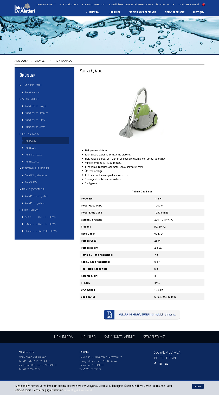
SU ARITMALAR (30, 99)
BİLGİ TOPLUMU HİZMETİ (93, 4)
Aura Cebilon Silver (35, 127)
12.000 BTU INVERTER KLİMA (40, 217)
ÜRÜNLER (115, 12)
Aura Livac (30, 148)
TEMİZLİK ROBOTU (32, 85)
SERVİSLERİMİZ (175, 12)
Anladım (198, 386)
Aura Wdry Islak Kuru (36, 175)
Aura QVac (30, 141)
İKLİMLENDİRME (30, 210)
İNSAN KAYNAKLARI (165, 4)
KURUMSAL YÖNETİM (45, 4)
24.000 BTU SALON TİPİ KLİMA (41, 231)
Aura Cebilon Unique (35, 106)
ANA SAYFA (21, 61)
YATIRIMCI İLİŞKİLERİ (68, 4)
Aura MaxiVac (32, 162)
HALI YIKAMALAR (63, 61)
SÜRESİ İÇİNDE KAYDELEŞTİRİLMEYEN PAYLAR (131, 4)
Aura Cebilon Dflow (35, 120)
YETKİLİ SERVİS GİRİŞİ (188, 4)
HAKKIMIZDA (63, 336)
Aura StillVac (31, 182)
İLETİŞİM (198, 12)
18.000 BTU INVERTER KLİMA (40, 224)
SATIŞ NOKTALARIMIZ (142, 12)
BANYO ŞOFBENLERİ (33, 189)
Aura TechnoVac (33, 154)
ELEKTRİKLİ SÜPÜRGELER (35, 168)
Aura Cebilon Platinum (36, 113)
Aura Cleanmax (33, 92)
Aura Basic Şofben (34, 203)
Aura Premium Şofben (36, 196)
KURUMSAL (93, 12)
